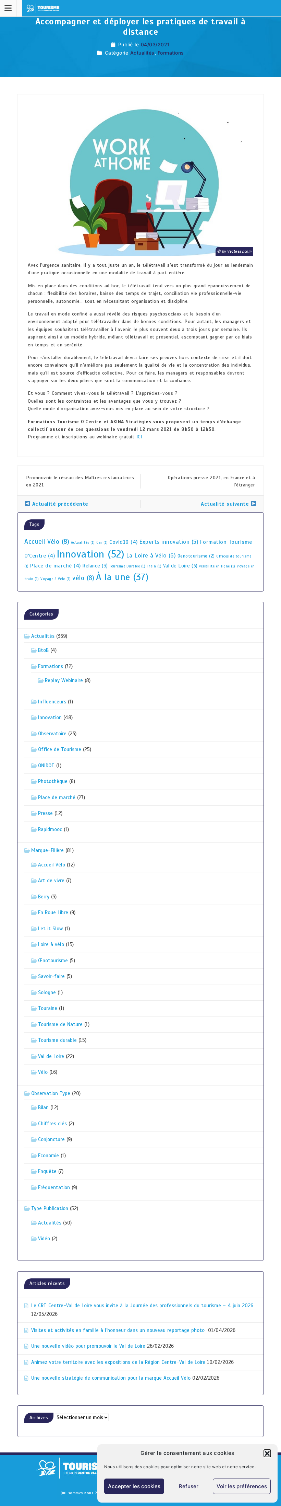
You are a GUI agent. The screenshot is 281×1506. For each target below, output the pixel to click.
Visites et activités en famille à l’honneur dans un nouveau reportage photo (118, 1330)
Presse (45, 813)
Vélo (43, 1072)
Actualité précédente (59, 504)
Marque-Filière (47, 850)
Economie (48, 1155)
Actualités (142, 53)
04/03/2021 (155, 44)
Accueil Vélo (46, 542)
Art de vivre (51, 880)
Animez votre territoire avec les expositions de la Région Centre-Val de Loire (118, 1362)
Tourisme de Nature (60, 1024)
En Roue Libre (53, 912)
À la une (122, 577)
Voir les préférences (242, 1486)
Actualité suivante (226, 504)
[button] (267, 1453)
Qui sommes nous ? (79, 1493)
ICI (139, 437)
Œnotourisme (53, 960)
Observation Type (50, 1093)
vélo (83, 578)
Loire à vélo (51, 944)
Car (102, 542)
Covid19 (123, 542)
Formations (171, 53)
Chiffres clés (52, 1123)
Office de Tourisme (59, 749)
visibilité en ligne (217, 566)
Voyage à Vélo (55, 579)
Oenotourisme (196, 556)
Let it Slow (50, 929)
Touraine (47, 1008)
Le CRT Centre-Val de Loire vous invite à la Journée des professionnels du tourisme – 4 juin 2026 (142, 1305)
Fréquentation (54, 1187)
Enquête (47, 1171)
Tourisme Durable (127, 566)
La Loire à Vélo (151, 555)
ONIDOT (46, 765)
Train (154, 566)
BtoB (43, 650)
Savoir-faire (51, 976)
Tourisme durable (57, 1040)
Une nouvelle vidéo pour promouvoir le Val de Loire (88, 1346)
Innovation (91, 554)
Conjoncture (51, 1139)
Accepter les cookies (134, 1486)
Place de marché (55, 565)
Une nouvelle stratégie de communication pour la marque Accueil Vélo (111, 1378)
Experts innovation (168, 541)
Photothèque (53, 781)
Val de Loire (180, 566)
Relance (95, 566)
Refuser (188, 1486)
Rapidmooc (50, 829)
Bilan (43, 1107)
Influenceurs (52, 702)
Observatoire (52, 734)
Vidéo (44, 1238)
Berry (43, 897)
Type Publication (49, 1208)
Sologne (47, 992)
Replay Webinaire (64, 680)
